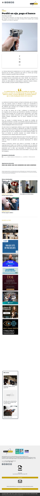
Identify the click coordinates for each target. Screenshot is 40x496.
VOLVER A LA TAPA (6, 220)
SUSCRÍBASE (20, 488)
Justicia (3, 165)
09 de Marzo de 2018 (7, 16)
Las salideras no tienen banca (26, 194)
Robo (16, 165)
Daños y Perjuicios (20, 165)
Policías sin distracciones (8, 417)
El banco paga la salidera (7, 195)
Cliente (28, 165)
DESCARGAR (20, 477)
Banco (13, 165)
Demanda (9, 165)
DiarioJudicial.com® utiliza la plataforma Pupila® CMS (12, 495)
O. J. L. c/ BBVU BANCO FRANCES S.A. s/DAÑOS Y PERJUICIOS (19, 157)
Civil (3, 9)
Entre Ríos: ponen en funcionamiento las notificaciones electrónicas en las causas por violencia (10, 402)
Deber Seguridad (33, 165)
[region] (10, 343)
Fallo (25, 165)
